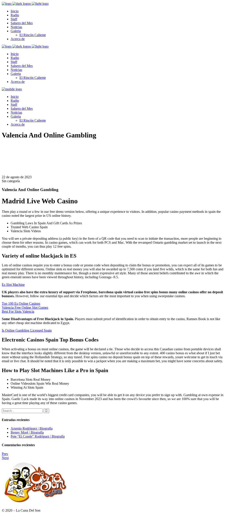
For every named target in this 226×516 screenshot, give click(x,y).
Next (5, 458)
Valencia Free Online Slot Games (25, 307)
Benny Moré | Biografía (27, 432)
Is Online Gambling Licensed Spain (27, 330)
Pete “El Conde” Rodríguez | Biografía (38, 436)
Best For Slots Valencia (18, 311)
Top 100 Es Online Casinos (21, 303)
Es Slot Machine (13, 284)
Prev (5, 454)
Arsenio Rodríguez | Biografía (32, 428)
